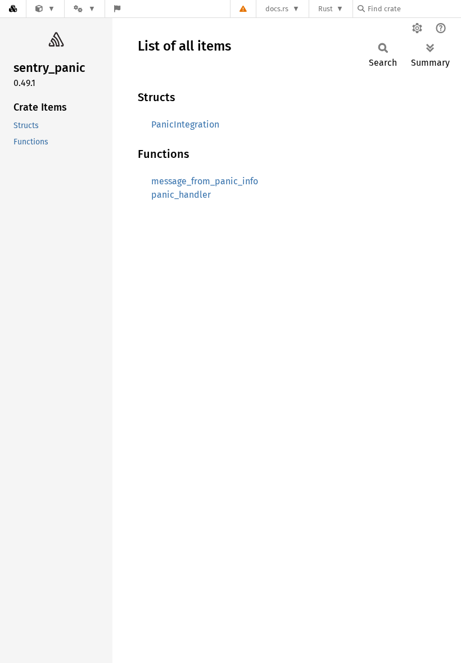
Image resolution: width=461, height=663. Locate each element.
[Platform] (84, 8)
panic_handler (181, 194)
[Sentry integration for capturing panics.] (45, 8)
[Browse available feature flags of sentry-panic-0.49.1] (117, 8)
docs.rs (276, 8)
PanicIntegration (185, 124)
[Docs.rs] (13, 8)
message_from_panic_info (204, 181)
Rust (325, 8)
